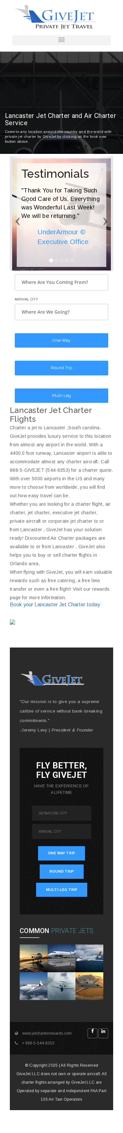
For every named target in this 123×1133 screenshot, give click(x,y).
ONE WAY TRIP (61, 853)
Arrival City (26, 299)
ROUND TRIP (62, 871)
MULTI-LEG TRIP (61, 890)
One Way (61, 340)
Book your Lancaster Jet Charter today (55, 604)
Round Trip (61, 367)
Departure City (29, 270)
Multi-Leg (61, 395)
